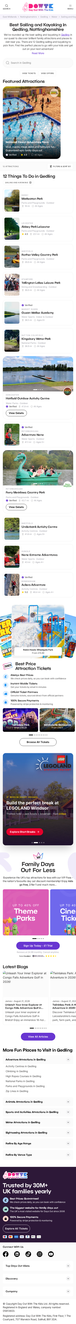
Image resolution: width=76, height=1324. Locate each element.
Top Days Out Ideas (18, 1265)
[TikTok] (28, 1254)
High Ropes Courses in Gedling (23, 1076)
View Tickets (29, 73)
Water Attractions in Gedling (23, 1122)
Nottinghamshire (28, 17)
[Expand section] (68, 1101)
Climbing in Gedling (17, 1071)
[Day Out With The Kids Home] (38, 7)
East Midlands (10, 17)
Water (54, 17)
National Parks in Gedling (20, 1081)
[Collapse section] (68, 1059)
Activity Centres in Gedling (21, 1066)
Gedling (44, 17)
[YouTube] (51, 1254)
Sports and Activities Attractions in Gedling (32, 1111)
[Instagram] (39, 1254)
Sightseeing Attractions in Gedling (26, 1132)
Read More (38, 53)
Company (11, 1291)
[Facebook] (5, 1254)
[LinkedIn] (17, 1254)
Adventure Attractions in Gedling (26, 1059)
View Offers (47, 73)
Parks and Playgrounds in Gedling (25, 1086)
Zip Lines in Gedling (17, 1091)
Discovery (12, 1278)
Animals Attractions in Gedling (24, 1101)
